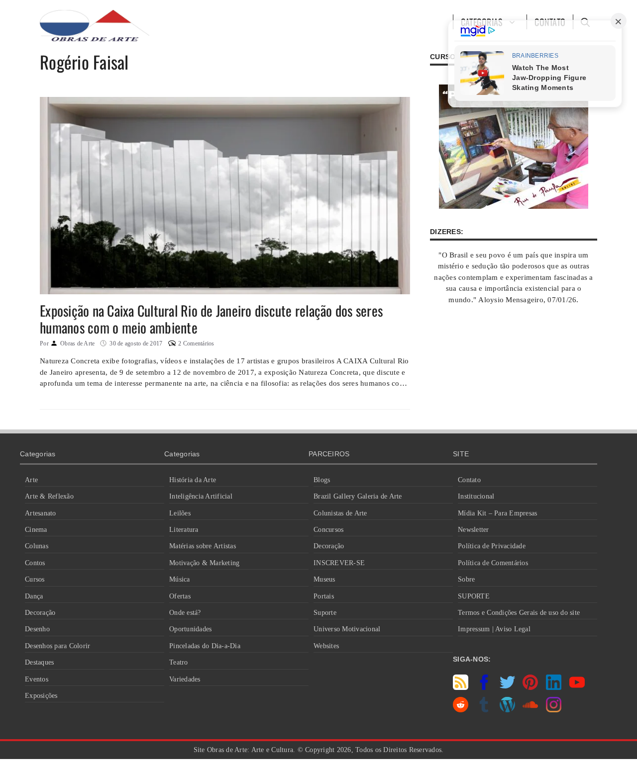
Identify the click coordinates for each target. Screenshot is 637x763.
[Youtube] (577, 687)
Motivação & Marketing (204, 563)
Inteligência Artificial (200, 496)
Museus (324, 579)
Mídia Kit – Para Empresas (497, 513)
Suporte (325, 612)
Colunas (36, 546)
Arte (31, 480)
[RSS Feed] (460, 687)
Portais (324, 596)
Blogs (322, 480)
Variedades (185, 679)
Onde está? (185, 612)
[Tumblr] (484, 710)
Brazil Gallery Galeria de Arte (358, 496)
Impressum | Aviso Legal (494, 629)
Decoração (40, 612)
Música (179, 579)
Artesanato (40, 513)
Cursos (35, 579)
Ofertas (180, 596)
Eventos (36, 679)
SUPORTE (474, 596)
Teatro (178, 662)
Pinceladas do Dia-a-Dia (204, 646)
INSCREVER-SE (339, 563)
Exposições (41, 695)
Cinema (36, 529)
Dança (34, 596)
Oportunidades (190, 629)
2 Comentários (196, 343)
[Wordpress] (507, 710)
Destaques (39, 662)
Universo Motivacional (347, 629)
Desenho (37, 629)
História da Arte (192, 480)
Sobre (466, 579)
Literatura (184, 529)
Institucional (476, 496)
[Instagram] (553, 710)
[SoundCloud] (530, 710)
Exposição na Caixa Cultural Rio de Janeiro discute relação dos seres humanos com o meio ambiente (211, 319)
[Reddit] (460, 710)
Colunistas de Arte (340, 513)
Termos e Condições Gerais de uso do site (519, 612)
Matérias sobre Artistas (202, 546)
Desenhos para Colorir (57, 646)
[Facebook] (484, 687)
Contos (35, 563)
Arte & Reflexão (49, 496)
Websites (326, 646)
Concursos (328, 529)
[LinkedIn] (553, 687)
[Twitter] (507, 687)
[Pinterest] (530, 687)
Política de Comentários (493, 563)
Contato (469, 480)
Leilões (180, 513)
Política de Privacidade (492, 546)
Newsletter (473, 529)
